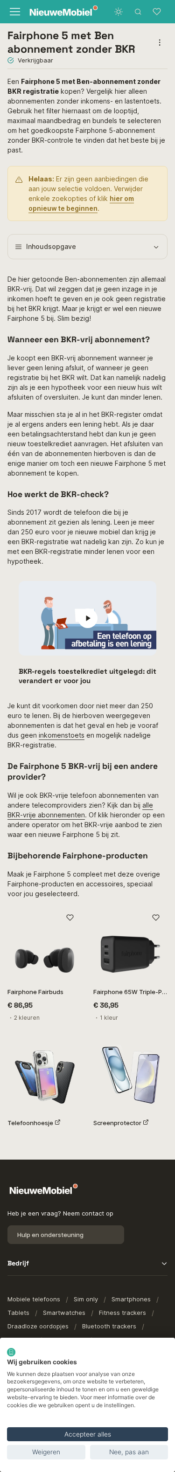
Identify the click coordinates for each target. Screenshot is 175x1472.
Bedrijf (18, 1263)
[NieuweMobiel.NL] (56, 12)
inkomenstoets (61, 735)
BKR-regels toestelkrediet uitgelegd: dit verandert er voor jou (87, 676)
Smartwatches (64, 1312)
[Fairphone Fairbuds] (44, 943)
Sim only (86, 1299)
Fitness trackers (122, 1312)
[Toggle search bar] (138, 11)
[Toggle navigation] (13, 11)
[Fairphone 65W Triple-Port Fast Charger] (130, 943)
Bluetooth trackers (109, 1326)
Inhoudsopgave (51, 246)
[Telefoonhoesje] (44, 1074)
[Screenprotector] (130, 1074)
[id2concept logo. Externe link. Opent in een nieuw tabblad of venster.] (11, 1352)
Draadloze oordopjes (38, 1326)
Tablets (18, 1312)
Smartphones (131, 1299)
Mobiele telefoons (33, 1299)
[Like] (70, 918)
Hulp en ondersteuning (50, 1234)
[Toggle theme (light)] (118, 11)
